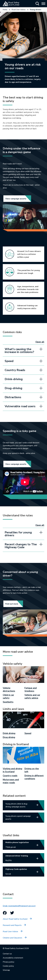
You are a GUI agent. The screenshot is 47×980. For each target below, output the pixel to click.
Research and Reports (12, 925)
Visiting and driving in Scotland (12, 770)
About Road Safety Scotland (15, 919)
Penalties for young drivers (18, 533)
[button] (37, 3)
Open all (39, 341)
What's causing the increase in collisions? (19, 350)
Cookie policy (8, 966)
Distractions (13, 397)
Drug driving (9, 737)
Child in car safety (8, 696)
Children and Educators (12, 937)
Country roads (10, 775)
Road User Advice (18, 9)
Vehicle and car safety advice (32, 696)
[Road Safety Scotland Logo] (14, 3)
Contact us (7, 953)
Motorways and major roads (11, 781)
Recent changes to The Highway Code (21, 545)
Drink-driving (14, 379)
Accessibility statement (13, 957)
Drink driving (9, 733)
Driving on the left (31, 770)
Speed (9, 361)
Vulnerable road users (20, 406)
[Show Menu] (43, 3)
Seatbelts (8, 701)
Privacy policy (8, 962)
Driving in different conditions (34, 777)
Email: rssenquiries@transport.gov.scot (19, 906)
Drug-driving (13, 388)
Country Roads (15, 370)
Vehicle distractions (9, 689)
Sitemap (6, 970)
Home (5, 9)
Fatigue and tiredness (30, 689)
